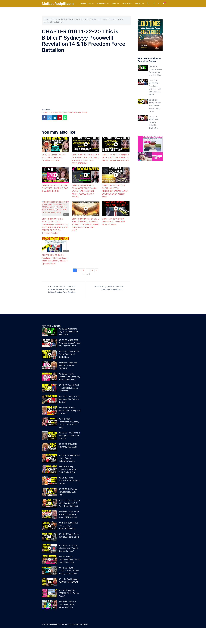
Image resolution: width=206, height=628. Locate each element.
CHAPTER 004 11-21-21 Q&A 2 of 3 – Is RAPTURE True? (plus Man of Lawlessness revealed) (115, 158)
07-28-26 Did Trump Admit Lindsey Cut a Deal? (68, 492)
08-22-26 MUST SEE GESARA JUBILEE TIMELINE (153, 122)
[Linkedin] (54, 117)
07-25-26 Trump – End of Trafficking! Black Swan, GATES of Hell (69, 514)
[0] (163, 3)
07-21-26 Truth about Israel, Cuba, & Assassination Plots (68, 526)
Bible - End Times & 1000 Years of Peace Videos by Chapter (65, 112)
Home (46, 19)
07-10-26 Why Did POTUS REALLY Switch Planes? (69, 593)
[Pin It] (59, 117)
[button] (148, 3)
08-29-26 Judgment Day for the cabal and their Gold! (68, 332)
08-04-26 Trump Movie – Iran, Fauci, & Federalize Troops (69, 458)
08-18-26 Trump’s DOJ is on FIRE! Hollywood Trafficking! (69, 388)
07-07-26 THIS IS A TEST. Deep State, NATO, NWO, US (67, 604)
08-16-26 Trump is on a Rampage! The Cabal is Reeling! (69, 399)
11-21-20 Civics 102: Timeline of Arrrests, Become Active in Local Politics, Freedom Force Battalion (62, 289)
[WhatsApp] (65, 117)
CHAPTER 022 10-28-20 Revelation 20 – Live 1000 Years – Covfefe (113, 222)
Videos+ (138, 4)
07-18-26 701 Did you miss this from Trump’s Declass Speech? (68, 548)
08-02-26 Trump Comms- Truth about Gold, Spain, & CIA (68, 469)
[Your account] (159, 4)
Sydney (85, 624)
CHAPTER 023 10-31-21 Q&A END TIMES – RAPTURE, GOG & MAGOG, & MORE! (55, 188)
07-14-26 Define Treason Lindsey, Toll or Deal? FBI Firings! (69, 559)
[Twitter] (49, 117)
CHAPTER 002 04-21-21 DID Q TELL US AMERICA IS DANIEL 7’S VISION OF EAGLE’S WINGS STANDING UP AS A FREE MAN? (85, 224)
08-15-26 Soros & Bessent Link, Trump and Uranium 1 (69, 410)
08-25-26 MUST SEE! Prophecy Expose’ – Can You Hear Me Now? (69, 343)
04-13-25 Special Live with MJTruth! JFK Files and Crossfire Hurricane (54, 158)
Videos (54, 19)
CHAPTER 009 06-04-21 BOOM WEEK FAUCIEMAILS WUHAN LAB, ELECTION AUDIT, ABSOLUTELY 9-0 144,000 (84, 191)
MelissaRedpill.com (58, 4)
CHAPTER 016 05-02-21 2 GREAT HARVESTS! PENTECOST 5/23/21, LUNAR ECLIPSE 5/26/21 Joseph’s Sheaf (115, 191)
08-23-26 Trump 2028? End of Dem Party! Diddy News (155, 105)
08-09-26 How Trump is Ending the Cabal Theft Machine (69, 436)
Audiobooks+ (101, 4)
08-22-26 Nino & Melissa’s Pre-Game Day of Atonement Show (69, 377)
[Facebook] (44, 117)
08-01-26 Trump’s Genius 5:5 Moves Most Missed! (69, 481)
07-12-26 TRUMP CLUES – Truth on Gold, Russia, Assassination (69, 571)
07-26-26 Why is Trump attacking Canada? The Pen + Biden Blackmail (69, 503)
